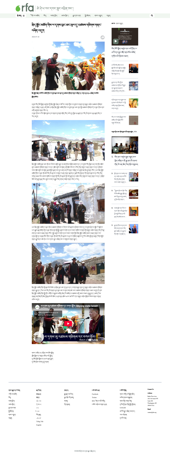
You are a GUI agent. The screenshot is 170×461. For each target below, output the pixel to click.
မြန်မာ (38, 401)
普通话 (38, 394)
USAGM (123, 408)
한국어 (38, 404)
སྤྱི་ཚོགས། (87, 15)
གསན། (66, 401)
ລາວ (37, 408)
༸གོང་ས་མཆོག (34, 15)
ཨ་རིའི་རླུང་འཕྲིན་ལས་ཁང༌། (127, 411)
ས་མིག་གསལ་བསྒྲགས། (126, 397)
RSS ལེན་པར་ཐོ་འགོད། (98, 401)
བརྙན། (108, 15)
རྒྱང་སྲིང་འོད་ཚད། (69, 397)
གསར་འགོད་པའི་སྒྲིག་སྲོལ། (127, 394)
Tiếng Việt (39, 421)
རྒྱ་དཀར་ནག (77, 15)
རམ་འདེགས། (123, 415)
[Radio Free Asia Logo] (44, 7)
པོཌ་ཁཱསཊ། (67, 404)
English (38, 425)
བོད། (45, 15)
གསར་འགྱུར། (98, 15)
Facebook (95, 394)
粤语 (38, 397)
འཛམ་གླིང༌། (64, 15)
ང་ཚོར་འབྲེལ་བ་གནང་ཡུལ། (99, 404)
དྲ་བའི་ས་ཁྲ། (123, 418)
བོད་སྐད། (38, 415)
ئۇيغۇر (38, 418)
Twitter (94, 397)
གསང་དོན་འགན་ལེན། (126, 401)
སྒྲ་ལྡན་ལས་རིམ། (68, 394)
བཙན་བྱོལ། (54, 15)
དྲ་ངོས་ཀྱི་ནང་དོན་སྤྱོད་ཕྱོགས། (127, 404)
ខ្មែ (38, 411)
